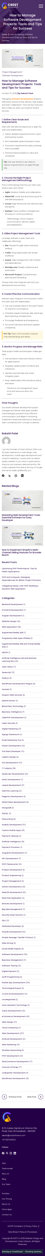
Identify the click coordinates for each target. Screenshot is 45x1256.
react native (7, 667)
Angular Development (12, 616)
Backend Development (12, 604)
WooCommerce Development (15, 1061)
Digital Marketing (10, 729)
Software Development (12, 75)
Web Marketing (9, 1044)
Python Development (12, 887)
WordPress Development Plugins (17, 684)
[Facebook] (3, 1153)
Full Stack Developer (11, 751)
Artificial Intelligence (11, 841)
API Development (10, 858)
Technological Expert (11, 988)
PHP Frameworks (10, 864)
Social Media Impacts (11, 949)
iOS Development (10, 763)
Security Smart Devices (12, 915)
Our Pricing (7, 1199)
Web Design (7, 1022)
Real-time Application (12, 898)
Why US (5, 1174)
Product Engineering (11, 875)
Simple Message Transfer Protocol (17, 937)
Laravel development (11, 785)
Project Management (11, 72)
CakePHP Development (13, 717)
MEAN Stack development (14, 802)
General (5, 689)
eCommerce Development (14, 1016)
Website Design (9, 621)
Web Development (10, 1033)
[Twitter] (7, 1153)
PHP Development (10, 1056)
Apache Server (8, 700)
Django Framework (10, 734)
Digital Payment (9, 971)
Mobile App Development (13, 982)
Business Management (12, 960)
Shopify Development (12, 932)
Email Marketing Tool (11, 740)
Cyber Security (8, 723)
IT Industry (7, 768)
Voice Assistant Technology (14, 1005)
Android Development (12, 1039)
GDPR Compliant (15, 1226)
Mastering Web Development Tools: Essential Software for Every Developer (21, 518)
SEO (4, 920)
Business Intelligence (12, 712)
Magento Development (12, 796)
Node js (5, 678)
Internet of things (10, 1067)
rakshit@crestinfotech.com (13, 1135)
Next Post (31, 1097)
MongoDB (6, 808)
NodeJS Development (12, 825)
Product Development (12, 870)
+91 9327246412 (9, 1140)
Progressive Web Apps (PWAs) (16, 638)
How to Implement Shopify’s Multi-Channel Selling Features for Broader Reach (21, 552)
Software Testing (9, 966)
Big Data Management (12, 909)
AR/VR (5, 652)
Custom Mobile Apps (11, 830)
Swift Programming (10, 977)
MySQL (5, 813)
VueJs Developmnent (12, 1011)
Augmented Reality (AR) (12, 632)
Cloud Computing (10, 1028)
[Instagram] (11, 1153)
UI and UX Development (13, 994)
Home (4, 34)
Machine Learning (10, 791)
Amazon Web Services (12, 695)
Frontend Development (12, 610)
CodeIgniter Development (14, 1073)
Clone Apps (7, 1209)
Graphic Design (9, 757)
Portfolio (5, 1193)
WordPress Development (13, 1078)
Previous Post (15, 1097)
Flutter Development (11, 746)
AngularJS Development (13, 853)
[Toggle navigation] (41, 6)
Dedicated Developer (11, 926)
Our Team (6, 1184)
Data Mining (7, 943)
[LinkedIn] (15, 1153)
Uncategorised (8, 999)
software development (22, 99)
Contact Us (7, 1214)
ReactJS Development (12, 892)
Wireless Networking (11, 1050)
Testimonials (7, 1168)
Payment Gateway (10, 836)
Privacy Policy (31, 1226)
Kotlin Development (11, 779)
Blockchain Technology (12, 706)
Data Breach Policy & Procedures (22, 1232)
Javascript (6, 672)
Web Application (9, 627)
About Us (6, 1204)
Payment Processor (11, 847)
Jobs (4, 1163)
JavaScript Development (13, 774)
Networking (7, 819)
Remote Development (12, 903)
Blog (4, 1179)
